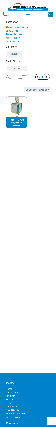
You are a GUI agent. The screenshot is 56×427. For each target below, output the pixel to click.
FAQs (8, 403)
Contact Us (11, 406)
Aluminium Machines (15, 27)
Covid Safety (12, 410)
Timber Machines (14, 34)
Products (10, 396)
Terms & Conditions (16, 413)
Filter (14, 54)
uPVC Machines (13, 31)
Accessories (11, 38)
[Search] (46, 76)
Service (10, 399)
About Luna (12, 392)
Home (8, 75)
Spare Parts (11, 41)
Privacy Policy (13, 417)
